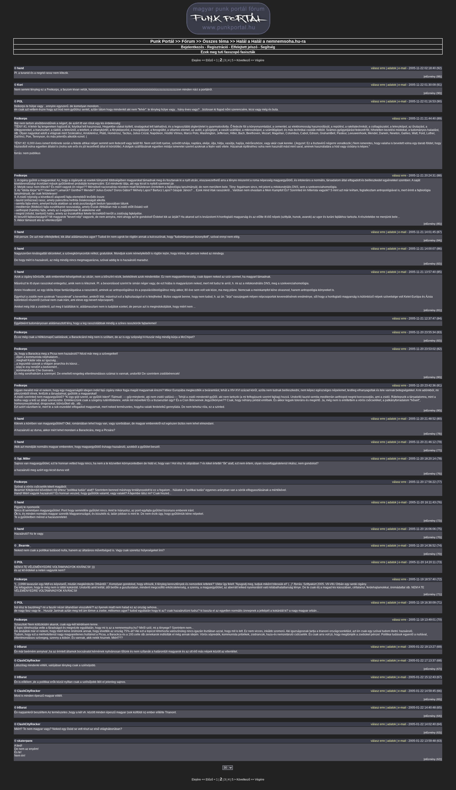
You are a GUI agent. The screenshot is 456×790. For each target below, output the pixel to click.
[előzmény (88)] (433, 76)
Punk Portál (162, 41)
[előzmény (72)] (433, 520)
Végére (259, 60)
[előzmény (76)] (433, 473)
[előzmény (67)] (433, 668)
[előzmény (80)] (433, 377)
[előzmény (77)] (433, 450)
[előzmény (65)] (433, 699)
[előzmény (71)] (433, 594)
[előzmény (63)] (433, 732)
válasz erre (378, 68)
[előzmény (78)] (433, 433)
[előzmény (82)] (433, 263)
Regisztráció (217, 47)
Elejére (196, 60)
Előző (209, 60)
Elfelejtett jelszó (244, 47)
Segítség (268, 47)
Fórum (188, 41)
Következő (243, 60)
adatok (391, 68)
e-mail (402, 68)
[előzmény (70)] (433, 537)
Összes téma (216, 41)
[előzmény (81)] (433, 310)
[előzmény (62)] (433, 759)
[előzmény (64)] (433, 715)
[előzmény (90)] (433, 93)
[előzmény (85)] (433, 223)
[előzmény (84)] (433, 240)
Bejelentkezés (192, 47)
